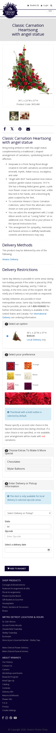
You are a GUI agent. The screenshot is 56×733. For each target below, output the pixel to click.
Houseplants (8, 603)
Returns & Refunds (10, 695)
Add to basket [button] (17, 568)
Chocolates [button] (13, 461)
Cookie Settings (9, 710)
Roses (5, 610)
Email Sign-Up (8, 680)
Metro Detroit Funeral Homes (15, 651)
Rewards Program (10, 677)
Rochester (6, 636)
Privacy (5, 706)
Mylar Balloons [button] (16, 468)
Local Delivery (34, 339)
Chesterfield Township (12, 629)
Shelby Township (9, 632)
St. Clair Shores (8, 621)
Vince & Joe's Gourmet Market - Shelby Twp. (21, 640)
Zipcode (9, 531)
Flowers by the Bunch (11, 596)
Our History (7, 662)
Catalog (5, 684)
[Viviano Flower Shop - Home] (10, 13)
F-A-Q (4, 703)
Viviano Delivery (10, 259)
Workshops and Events (12, 673)
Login (45, 5)
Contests (6, 688)
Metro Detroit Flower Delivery (15, 647)
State (7, 521)
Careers (5, 669)
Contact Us (7, 665)
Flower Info (7, 699)
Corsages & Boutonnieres (13, 584)
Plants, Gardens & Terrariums (15, 607)
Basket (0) (34, 5)
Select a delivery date (15, 544)
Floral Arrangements (11, 592)
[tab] (28, 462)
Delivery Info (7, 691)
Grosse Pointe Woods (12, 625)
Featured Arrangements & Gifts (16, 588)
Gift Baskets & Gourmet (12, 599)
